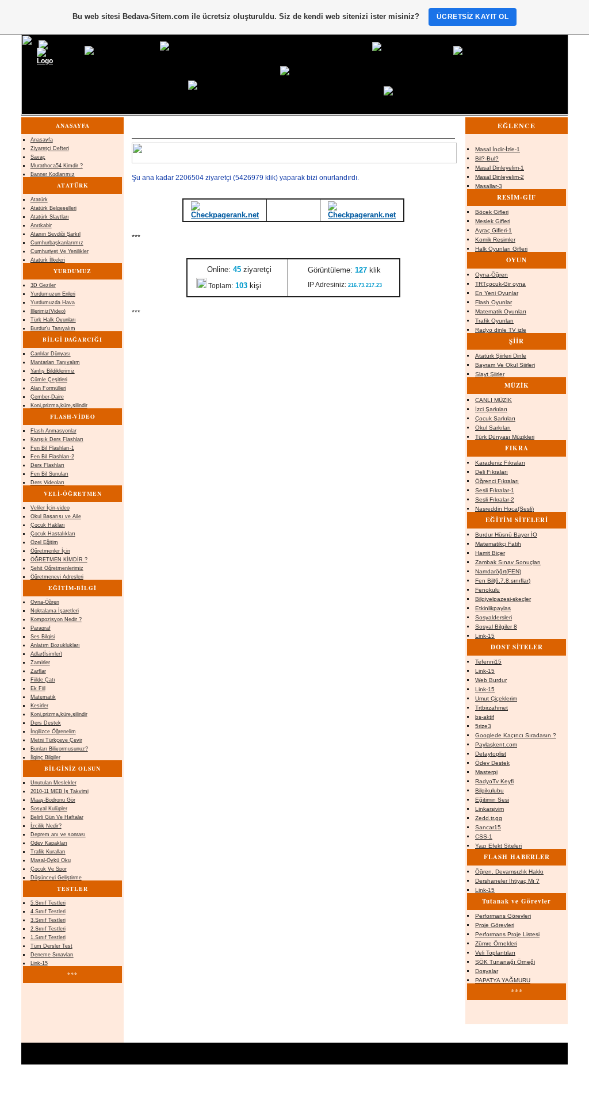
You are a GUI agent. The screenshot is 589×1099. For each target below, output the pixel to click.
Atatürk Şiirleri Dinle (500, 356)
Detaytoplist (490, 753)
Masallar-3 (488, 186)
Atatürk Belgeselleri (53, 208)
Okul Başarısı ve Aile (55, 516)
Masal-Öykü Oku (50, 860)
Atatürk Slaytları (49, 217)
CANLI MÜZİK (493, 400)
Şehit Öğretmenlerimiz (56, 568)
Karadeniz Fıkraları (500, 462)
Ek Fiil (37, 688)
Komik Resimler (495, 239)
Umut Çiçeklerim (496, 698)
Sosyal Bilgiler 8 (496, 626)
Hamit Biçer (490, 553)
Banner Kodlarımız (52, 174)
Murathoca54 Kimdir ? (56, 166)
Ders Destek (45, 723)
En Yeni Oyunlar (496, 293)
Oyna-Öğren (491, 274)
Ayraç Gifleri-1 (493, 230)
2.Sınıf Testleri (48, 929)
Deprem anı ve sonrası (58, 834)
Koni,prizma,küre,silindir (58, 405)
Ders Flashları (47, 465)
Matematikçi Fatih (498, 544)
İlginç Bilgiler (45, 757)
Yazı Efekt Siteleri (498, 846)
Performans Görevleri (503, 916)
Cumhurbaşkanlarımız (56, 243)
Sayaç (37, 157)
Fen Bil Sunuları (49, 474)
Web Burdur (491, 680)
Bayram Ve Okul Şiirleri (505, 365)
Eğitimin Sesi (492, 800)
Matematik (43, 697)
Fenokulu (487, 590)
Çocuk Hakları (47, 525)
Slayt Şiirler (489, 374)
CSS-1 (483, 836)
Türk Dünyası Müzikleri (504, 437)
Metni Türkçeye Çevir (56, 740)
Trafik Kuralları (48, 852)
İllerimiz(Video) (48, 311)
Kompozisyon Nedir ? (56, 619)
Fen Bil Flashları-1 (52, 448)
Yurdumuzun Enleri (52, 294)
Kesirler (39, 706)
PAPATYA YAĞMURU (502, 980)
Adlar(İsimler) (46, 654)
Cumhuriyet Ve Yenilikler (59, 251)
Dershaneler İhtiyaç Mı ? (507, 881)
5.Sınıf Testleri (48, 903)
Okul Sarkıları (493, 427)
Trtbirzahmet (491, 707)
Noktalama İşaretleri (54, 611)
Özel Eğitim (44, 542)
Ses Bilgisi (42, 637)
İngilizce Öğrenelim (53, 731)
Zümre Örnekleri (496, 943)
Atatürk (39, 199)
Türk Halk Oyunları (53, 320)
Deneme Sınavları (52, 955)
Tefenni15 (488, 661)
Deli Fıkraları (491, 472)
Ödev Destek (492, 763)
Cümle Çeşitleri (48, 379)
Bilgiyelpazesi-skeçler (503, 599)
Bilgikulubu (489, 790)
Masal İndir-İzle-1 (497, 149)
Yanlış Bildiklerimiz (52, 371)
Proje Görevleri (494, 925)
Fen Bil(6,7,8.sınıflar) (502, 580)
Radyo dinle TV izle (500, 330)
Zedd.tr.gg (488, 818)
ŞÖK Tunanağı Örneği (505, 962)
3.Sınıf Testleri (48, 920)
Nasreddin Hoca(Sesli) (504, 509)
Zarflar (38, 671)
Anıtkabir (41, 225)
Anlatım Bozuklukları (55, 645)
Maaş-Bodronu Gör (52, 800)
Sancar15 (488, 827)
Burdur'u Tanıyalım (52, 328)
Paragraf (40, 628)
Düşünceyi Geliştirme (56, 877)
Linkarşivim (489, 809)
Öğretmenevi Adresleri (56, 577)
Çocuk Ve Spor (48, 869)
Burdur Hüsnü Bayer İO (506, 534)
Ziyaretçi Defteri (49, 148)
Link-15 (485, 636)
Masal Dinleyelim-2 (499, 177)
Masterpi (486, 772)
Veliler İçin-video (50, 508)
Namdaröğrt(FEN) (498, 571)
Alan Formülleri (48, 388)
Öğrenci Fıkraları (497, 481)
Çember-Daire (47, 397)
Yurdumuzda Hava (52, 302)
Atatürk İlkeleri (47, 260)
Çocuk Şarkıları (495, 418)
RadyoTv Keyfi (494, 781)
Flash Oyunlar (493, 302)
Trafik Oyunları (494, 320)
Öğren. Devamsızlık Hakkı (509, 871)
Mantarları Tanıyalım (55, 362)
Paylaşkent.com (496, 744)
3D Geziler (43, 285)
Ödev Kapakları (48, 843)
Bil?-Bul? (487, 158)
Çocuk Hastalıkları (52, 534)
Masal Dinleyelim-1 (499, 167)
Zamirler (40, 662)
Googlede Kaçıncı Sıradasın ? (515, 735)
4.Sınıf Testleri (48, 911)
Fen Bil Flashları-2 (52, 456)
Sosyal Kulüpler (48, 808)
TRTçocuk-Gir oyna (500, 284)
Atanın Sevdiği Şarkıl (55, 234)
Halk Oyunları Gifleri (501, 249)
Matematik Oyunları (500, 311)
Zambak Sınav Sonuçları (508, 562)
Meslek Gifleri (492, 221)
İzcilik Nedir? (46, 826)
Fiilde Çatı (42, 680)
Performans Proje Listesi (507, 934)
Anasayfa (41, 140)
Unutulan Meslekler (53, 783)
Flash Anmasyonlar (53, 431)
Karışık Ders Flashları (56, 439)
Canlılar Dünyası (50, 354)
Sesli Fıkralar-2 (494, 499)
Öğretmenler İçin (50, 551)
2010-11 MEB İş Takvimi (59, 791)
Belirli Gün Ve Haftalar (56, 817)
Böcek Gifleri (491, 212)
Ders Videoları (47, 482)
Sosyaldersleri (493, 617)
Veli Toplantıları (495, 952)
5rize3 (483, 726)
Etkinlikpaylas (493, 608)
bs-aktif (484, 717)
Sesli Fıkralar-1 (494, 490)
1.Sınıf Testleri (48, 937)
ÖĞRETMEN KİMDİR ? (58, 559)
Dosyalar (486, 971)
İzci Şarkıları (491, 409)
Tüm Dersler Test (51, 946)
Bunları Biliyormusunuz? (59, 749)
